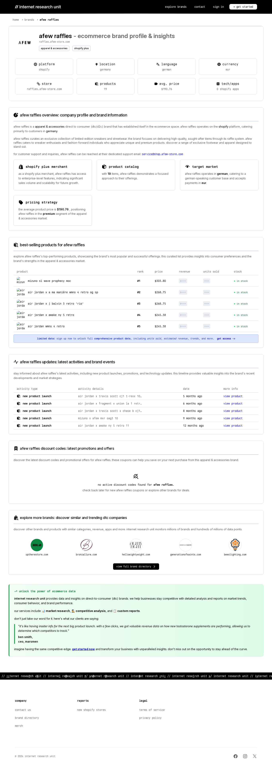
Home (16, 19)
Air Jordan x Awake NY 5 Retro (51, 315)
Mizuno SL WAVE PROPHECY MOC (49, 280)
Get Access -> (226, 338)
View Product (233, 396)
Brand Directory (27, 717)
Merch (19, 725)
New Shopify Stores (91, 709)
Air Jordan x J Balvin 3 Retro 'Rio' (56, 303)
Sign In (218, 6)
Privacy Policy (150, 717)
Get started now (83, 649)
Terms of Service (152, 709)
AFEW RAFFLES (49, 19)
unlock (190, 280)
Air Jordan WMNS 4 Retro (46, 326)
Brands (29, 19)
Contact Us (23, 709)
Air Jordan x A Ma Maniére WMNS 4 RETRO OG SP (63, 292)
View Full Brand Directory (133, 566)
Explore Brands (175, 6)
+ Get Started (243, 6)
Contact (199, 6)
